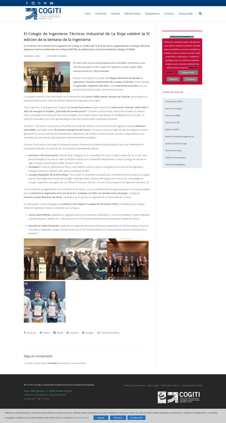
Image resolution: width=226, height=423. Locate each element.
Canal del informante (191, 385)
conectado (52, 363)
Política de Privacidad (134, 385)
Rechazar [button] (118, 417)
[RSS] (39, 3)
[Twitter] (45, 3)
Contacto (169, 13)
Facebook (31, 332)
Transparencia (152, 13)
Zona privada (185, 13)
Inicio (88, 13)
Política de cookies (80, 417)
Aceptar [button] (101, 417)
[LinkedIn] (33, 3)
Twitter (46, 332)
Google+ (89, 332)
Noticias (115, 13)
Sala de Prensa (132, 13)
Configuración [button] (136, 417)
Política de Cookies (170, 385)
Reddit (59, 332)
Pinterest (74, 332)
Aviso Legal (153, 385)
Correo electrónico (109, 332)
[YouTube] (51, 3)
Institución (101, 13)
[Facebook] (27, 3)
